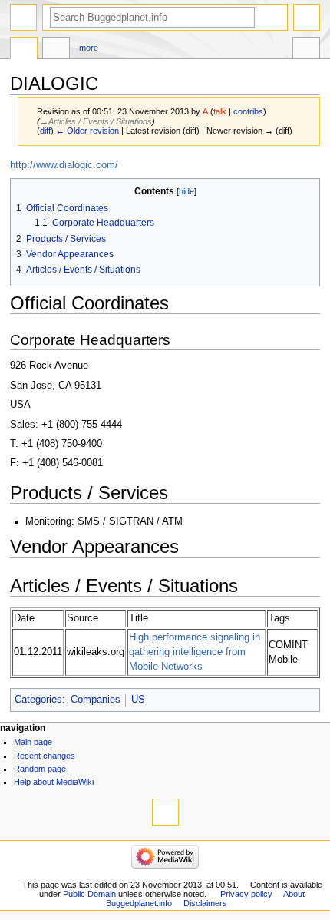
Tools (306, 50)
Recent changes (44, 755)
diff (45, 130)
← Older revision (87, 130)
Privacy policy (246, 893)
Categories (38, 699)
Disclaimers (205, 903)
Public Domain (89, 893)
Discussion (56, 50)
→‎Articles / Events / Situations (96, 121)
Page (24, 50)
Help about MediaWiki (54, 781)
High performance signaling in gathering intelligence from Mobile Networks (194, 652)
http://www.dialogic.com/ (64, 165)
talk (219, 111)
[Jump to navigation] (23, 17)
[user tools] (306, 17)
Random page (40, 768)
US (138, 699)
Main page (33, 741)
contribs (248, 111)
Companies (95, 699)
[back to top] (165, 812)
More (88, 47)
